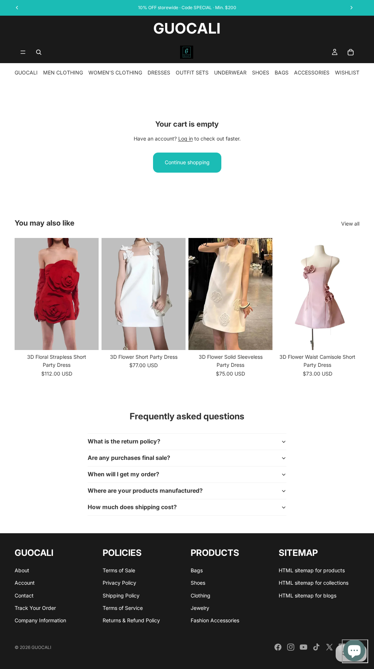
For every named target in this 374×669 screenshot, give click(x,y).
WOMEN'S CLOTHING (115, 72)
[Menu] (23, 52)
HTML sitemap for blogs (307, 595)
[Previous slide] (23, 294)
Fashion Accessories (215, 620)
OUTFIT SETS (192, 72)
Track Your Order (35, 608)
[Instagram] (290, 647)
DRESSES (159, 72)
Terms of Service (123, 608)
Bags (197, 570)
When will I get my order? (123, 474)
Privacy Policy (119, 583)
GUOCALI (26, 72)
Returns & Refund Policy (131, 620)
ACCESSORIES (311, 72)
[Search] (39, 52)
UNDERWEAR (230, 72)
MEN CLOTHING (63, 72)
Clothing (200, 595)
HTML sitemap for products (312, 570)
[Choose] (87, 338)
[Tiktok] (316, 647)
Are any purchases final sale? (129, 457)
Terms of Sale (119, 570)
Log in (185, 138)
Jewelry (200, 608)
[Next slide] (91, 294)
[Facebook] (278, 647)
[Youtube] (303, 647)
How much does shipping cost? (132, 507)
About (22, 570)
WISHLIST (347, 72)
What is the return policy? (124, 441)
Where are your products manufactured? (145, 490)
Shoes (198, 583)
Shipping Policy (121, 595)
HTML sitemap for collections (313, 583)
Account (25, 583)
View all (350, 223)
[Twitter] (329, 647)
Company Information (40, 620)
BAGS (282, 72)
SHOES (260, 72)
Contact (24, 595)
